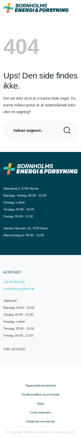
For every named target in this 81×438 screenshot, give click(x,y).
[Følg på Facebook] (36, 377)
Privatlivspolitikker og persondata (40, 394)
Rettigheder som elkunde (40, 421)
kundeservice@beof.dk (18, 289)
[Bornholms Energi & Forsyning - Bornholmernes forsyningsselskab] (36, 8)
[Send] (67, 130)
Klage (40, 403)
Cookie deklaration (41, 412)
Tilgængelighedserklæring (40, 385)
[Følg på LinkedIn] (44, 377)
